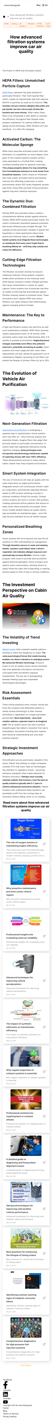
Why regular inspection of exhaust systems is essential (21, 1072)
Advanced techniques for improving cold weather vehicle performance (19, 1208)
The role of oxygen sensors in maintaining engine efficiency (22, 844)
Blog (38, 5)
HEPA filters (7, 92)
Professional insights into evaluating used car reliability (21, 936)
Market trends (8, 649)
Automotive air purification (14, 430)
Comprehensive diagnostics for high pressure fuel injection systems (21, 1344)
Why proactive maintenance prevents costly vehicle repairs (21, 891)
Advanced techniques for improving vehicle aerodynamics (19, 980)
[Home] (4, 16)
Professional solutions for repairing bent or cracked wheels (19, 1116)
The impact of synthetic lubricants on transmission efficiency (20, 1027)
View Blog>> (26, 1365)
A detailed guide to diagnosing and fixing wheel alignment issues (21, 1162)
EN (46, 5)
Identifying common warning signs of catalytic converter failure (21, 1298)
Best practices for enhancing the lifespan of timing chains (21, 1253)
